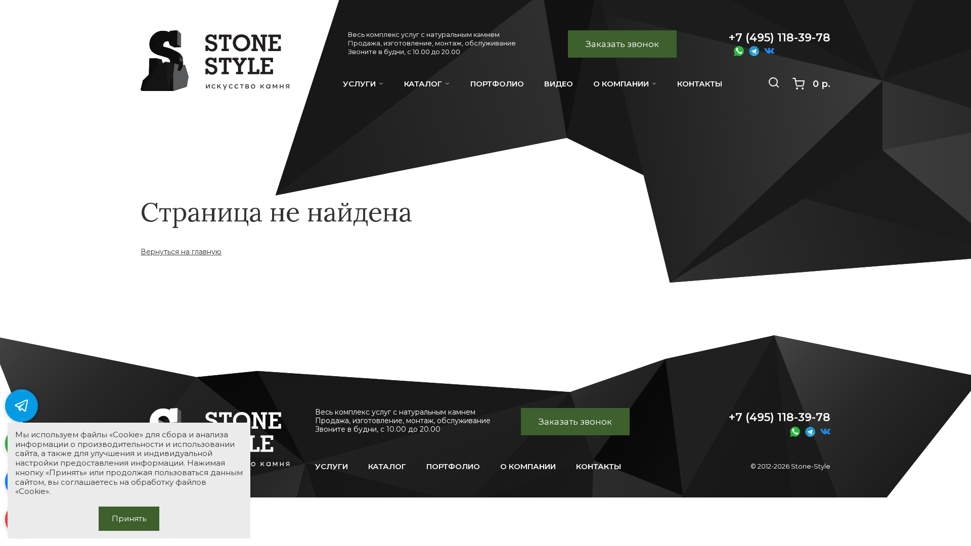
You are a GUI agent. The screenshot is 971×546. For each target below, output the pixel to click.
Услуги (359, 83)
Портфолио (453, 466)
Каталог (423, 83)
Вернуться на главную (181, 251)
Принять (129, 518)
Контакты (598, 466)
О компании (621, 83)
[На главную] (220, 67)
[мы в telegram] (21, 405)
